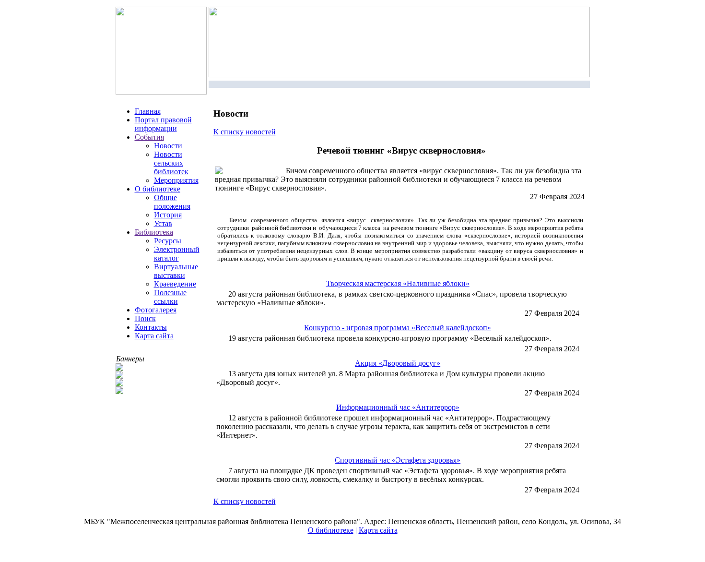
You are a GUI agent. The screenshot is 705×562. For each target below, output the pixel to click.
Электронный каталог (177, 253)
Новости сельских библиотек (171, 163)
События (149, 137)
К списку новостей (244, 132)
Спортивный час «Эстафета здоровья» (397, 460)
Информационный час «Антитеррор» (397, 407)
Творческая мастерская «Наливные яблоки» (398, 283)
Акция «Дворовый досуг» (397, 363)
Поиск (145, 318)
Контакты (151, 327)
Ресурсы (167, 241)
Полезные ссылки (170, 296)
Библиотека (154, 232)
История (168, 215)
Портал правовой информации (163, 124)
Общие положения (172, 201)
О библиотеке (157, 189)
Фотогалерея (155, 310)
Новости (168, 146)
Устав (163, 223)
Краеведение (175, 284)
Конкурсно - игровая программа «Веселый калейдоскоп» (397, 327)
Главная (148, 111)
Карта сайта (154, 336)
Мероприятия (176, 180)
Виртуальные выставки (176, 271)
